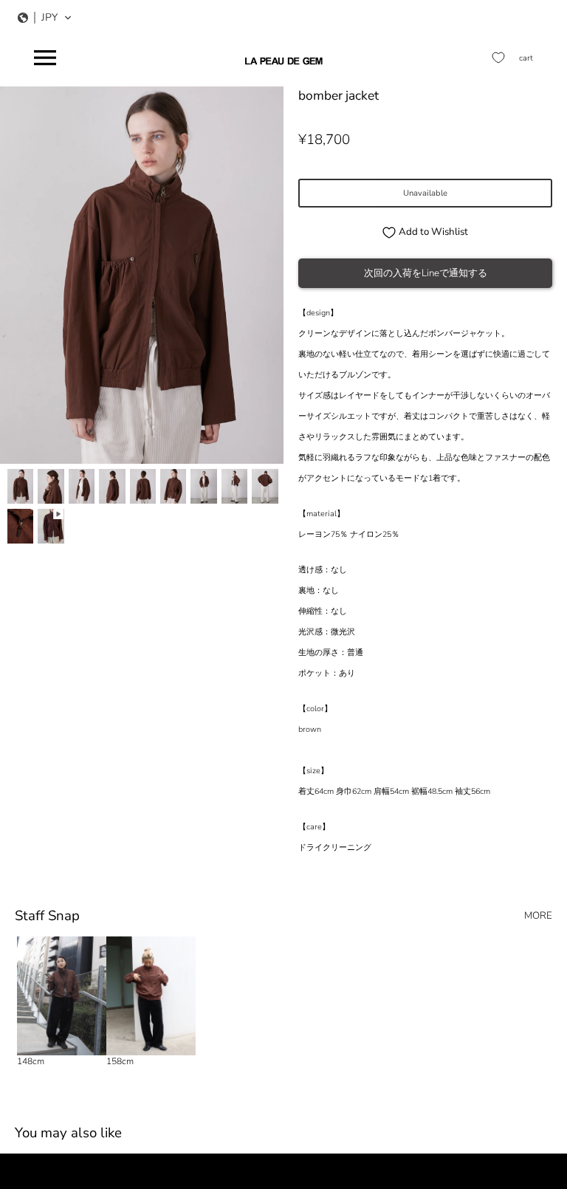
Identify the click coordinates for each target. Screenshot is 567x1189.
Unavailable (425, 193)
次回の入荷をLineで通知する (425, 273)
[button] (45, 18)
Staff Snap (47, 915)
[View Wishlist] (498, 58)
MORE (538, 915)
